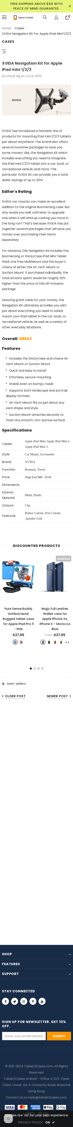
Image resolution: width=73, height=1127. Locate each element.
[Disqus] (36, 763)
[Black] (49, 642)
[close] (70, 6)
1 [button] (31, 668)
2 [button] (35, 668)
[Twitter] (14, 1001)
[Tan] (55, 642)
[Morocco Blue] (43, 642)
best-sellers (16, 683)
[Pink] (21, 642)
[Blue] (15, 642)
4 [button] (42, 668)
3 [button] (39, 668)
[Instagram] (23, 1001)
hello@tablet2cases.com (47, 1097)
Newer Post (57, 696)
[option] (18, 600)
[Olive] (61, 642)
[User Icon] (56, 17)
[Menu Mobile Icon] (4, 17)
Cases (19, 28)
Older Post (15, 696)
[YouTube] (42, 1001)
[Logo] (23, 17)
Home (6, 28)
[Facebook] (5, 1001)
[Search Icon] (45, 17)
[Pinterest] (32, 1001)
